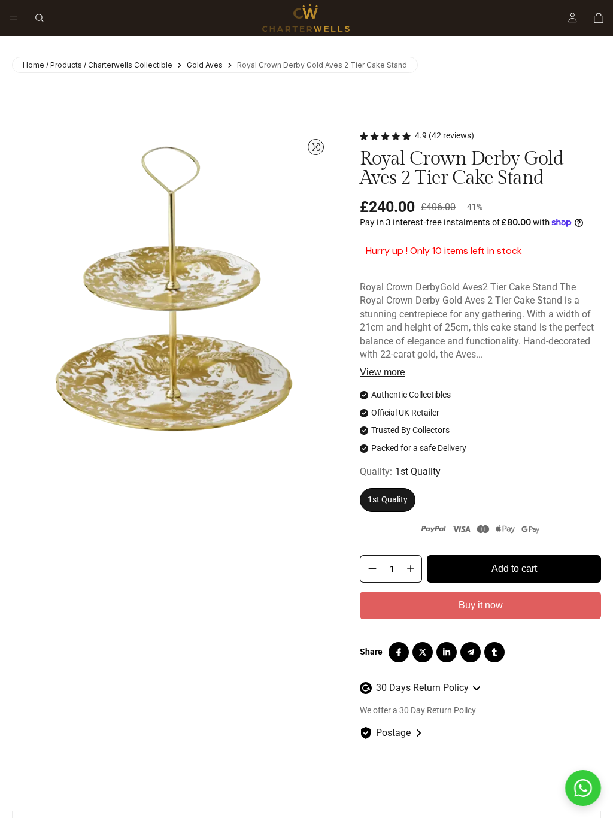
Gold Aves (205, 64)
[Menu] (14, 18)
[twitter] (422, 652)
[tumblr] (494, 652)
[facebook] (399, 652)
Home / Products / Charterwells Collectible (97, 64)
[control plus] (413, 569)
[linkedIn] (446, 652)
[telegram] (470, 652)
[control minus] (370, 569)
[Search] (39, 18)
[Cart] (598, 18)
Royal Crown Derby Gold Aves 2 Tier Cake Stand (322, 64)
